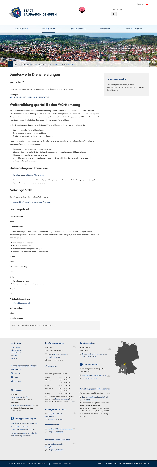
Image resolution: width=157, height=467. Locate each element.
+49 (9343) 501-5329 (90, 400)
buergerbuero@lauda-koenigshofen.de (95, 397)
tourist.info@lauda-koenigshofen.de (94, 375)
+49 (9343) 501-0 (54, 357)
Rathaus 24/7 (21, 28)
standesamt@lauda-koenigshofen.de (60, 429)
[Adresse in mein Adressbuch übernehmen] (74, 348)
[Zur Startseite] (33, 12)
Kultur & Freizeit (16, 353)
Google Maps (52, 366)
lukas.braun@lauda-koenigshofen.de (94, 354)
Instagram (17, 381)
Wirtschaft (105, 28)
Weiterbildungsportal (21, 303)
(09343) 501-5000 (89, 357)
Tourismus (14, 358)
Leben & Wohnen (78, 28)
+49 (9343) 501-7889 (55, 450)
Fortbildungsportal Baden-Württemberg (28, 175)
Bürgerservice (47, 64)
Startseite (17, 64)
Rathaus (37, 64)
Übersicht (67, 464)
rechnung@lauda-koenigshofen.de (22, 405)
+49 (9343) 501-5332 (90, 378)
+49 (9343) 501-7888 (55, 432)
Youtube (16, 377)
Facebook (17, 374)
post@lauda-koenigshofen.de (58, 354)
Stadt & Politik (48, 28)
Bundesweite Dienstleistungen (65, 64)
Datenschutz (31, 464)
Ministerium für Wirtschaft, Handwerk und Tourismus (30, 202)
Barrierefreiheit (43, 464)
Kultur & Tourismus (133, 28)
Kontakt (12, 464)
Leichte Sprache (56, 464)
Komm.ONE (145, 463)
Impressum (21, 464)
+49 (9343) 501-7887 (55, 419)
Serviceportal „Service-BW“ (19, 397)
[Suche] (114, 14)
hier (73, 402)
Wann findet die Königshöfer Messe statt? (24, 423)
